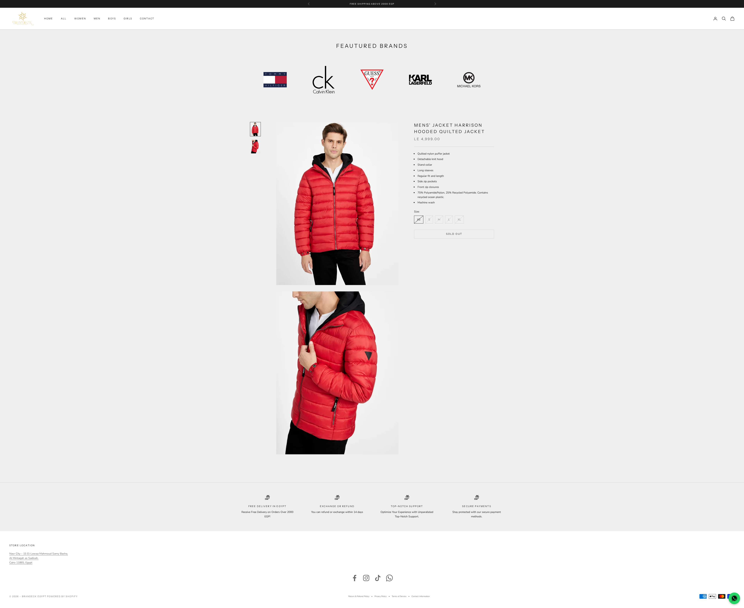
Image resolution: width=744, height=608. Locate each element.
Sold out (454, 234)
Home (48, 18)
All (63, 18)
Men (97, 18)
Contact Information (421, 596)
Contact (147, 18)
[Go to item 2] (255, 146)
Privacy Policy (381, 596)
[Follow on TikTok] (378, 578)
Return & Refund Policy (358, 596)
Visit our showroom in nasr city (372, 4)
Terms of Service (399, 596)
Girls (128, 18)
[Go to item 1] (255, 129)
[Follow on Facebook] (354, 578)
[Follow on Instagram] (366, 578)
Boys (112, 18)
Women (80, 18)
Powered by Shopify (62, 596)
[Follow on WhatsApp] (389, 578)
